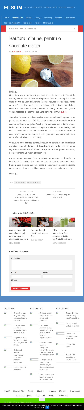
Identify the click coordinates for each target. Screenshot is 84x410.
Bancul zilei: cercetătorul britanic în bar (71, 357)
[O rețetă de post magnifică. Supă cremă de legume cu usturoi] (8, 316)
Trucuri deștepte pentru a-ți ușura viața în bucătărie (72, 315)
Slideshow (30, 29)
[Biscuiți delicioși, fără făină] (8, 370)
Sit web (14, 280)
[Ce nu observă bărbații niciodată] (60, 326)
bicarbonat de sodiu (33, 182)
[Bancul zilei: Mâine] (60, 347)
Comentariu (15, 258)
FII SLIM (13, 7)
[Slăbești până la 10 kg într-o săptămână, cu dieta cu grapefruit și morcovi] (34, 362)
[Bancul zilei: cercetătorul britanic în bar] (60, 357)
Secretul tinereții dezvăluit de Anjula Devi (39, 233)
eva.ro (63, 112)
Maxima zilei (48, 23)
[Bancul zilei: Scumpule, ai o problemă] (60, 336)
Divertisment (70, 18)
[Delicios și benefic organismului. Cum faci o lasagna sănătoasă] (8, 353)
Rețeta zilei (27, 23)
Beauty (29, 18)
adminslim (16, 52)
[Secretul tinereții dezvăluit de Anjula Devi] (42, 222)
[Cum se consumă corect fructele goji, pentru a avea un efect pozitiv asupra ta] (20, 222)
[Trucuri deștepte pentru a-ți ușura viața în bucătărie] (60, 316)
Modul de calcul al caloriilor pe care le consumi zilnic (47, 377)
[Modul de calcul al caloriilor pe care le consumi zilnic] (34, 377)
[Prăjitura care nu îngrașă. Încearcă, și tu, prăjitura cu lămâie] (8, 340)
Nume (14, 272)
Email (46, 272)
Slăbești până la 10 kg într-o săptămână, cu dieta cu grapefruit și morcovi (47, 365)
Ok (47, 407)
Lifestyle (38, 18)
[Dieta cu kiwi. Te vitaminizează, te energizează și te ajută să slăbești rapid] (64, 222)
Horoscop (48, 18)
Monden (58, 18)
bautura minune (20, 182)
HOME (7, 18)
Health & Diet (17, 18)
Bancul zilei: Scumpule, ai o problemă (71, 336)
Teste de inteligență (12, 23)
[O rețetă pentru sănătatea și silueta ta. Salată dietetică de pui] (8, 328)
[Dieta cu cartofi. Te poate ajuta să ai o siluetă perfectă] (34, 316)
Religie (37, 23)
